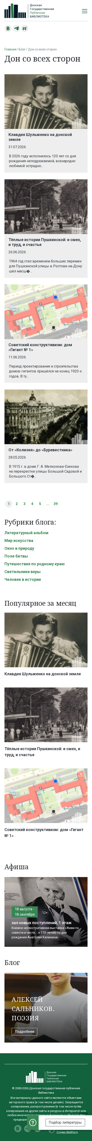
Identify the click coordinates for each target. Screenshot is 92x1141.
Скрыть (84, 1113)
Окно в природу (19, 548)
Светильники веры (22, 571)
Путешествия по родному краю (34, 564)
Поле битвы (16, 556)
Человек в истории (22, 579)
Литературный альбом (26, 532)
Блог (22, 49)
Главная (10, 49)
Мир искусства (18, 540)
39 (56, 504)
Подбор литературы (65, 1122)
